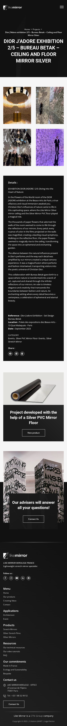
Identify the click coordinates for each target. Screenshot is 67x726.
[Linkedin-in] (23, 578)
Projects (36, 29)
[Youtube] (17, 578)
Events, (11, 338)
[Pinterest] (29, 578)
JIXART (39, 721)
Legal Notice (49, 721)
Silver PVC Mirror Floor (27, 338)
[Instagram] (11, 578)
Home (27, 29)
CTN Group (37, 715)
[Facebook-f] (5, 578)
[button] (10, 354)
